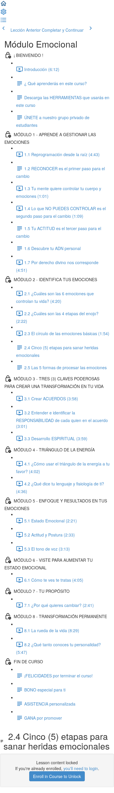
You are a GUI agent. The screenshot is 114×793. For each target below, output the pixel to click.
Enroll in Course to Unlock (57, 776)
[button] (3, 5)
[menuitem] (3, 13)
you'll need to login (80, 768)
